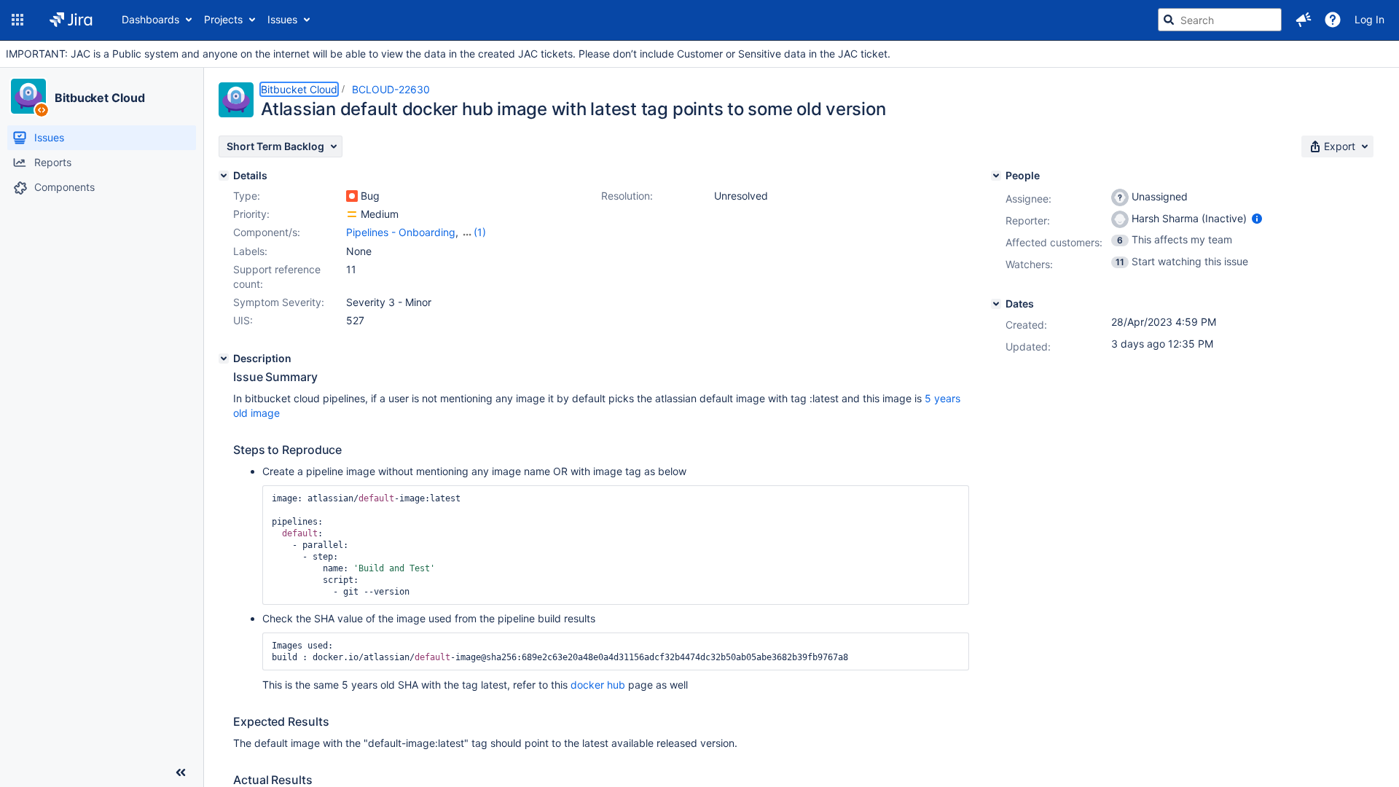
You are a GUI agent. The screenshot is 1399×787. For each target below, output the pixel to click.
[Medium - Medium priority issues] (352, 214)
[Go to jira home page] (71, 19)
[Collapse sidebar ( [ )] (180, 772)
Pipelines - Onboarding (400, 232)
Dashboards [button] (150, 19)
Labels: (250, 251)
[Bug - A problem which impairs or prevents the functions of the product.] (352, 196)
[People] (996, 176)
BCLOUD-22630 (391, 89)
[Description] (224, 358)
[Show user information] (1257, 218)
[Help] (1332, 19)
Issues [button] (282, 19)
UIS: (243, 320)
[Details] (224, 176)
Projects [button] (223, 19)
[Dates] (996, 304)
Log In (1369, 19)
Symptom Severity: (278, 302)
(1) (480, 232)
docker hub (598, 684)
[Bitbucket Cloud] (28, 96)
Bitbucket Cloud (100, 97)
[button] (17, 19)
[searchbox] (1220, 19)
